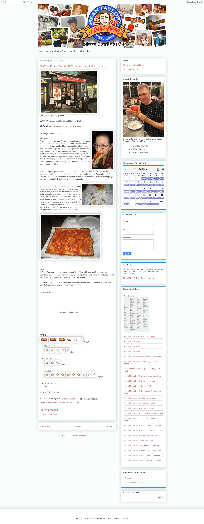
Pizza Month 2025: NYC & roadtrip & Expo (142, 460)
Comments (131, 483)
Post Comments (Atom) (82, 436)
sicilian (77, 402)
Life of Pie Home (130, 69)
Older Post (109, 426)
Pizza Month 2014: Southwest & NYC (140, 403)
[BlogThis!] (88, 398)
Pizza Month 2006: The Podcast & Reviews (143, 356)
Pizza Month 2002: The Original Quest (141, 336)
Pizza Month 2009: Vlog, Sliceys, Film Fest (142, 376)
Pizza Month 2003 (132, 341)
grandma (49, 402)
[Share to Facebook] (93, 398)
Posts (129, 478)
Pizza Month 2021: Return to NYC (139, 440)
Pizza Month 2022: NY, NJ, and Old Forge (142, 445)
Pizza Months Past (131, 269)
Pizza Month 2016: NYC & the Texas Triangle (143, 413)
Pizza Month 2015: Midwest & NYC (139, 408)
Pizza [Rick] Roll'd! (131, 278)
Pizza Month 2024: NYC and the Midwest (142, 455)
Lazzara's (69, 402)
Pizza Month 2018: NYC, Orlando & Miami (142, 425)
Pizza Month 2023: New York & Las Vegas (142, 450)
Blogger (126, 518)
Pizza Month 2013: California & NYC (140, 398)
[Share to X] (91, 398)
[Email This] (86, 398)
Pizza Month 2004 (132, 346)
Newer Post (45, 426)
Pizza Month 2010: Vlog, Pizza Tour (139, 381)
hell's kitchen (59, 402)
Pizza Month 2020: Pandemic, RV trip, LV (142, 435)
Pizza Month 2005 (132, 351)
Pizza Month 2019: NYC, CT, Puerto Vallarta (143, 430)
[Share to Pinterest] (96, 398)
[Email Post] (81, 399)
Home (78, 426)
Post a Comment (50, 415)
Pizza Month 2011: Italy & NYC (137, 386)
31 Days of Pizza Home (133, 65)
